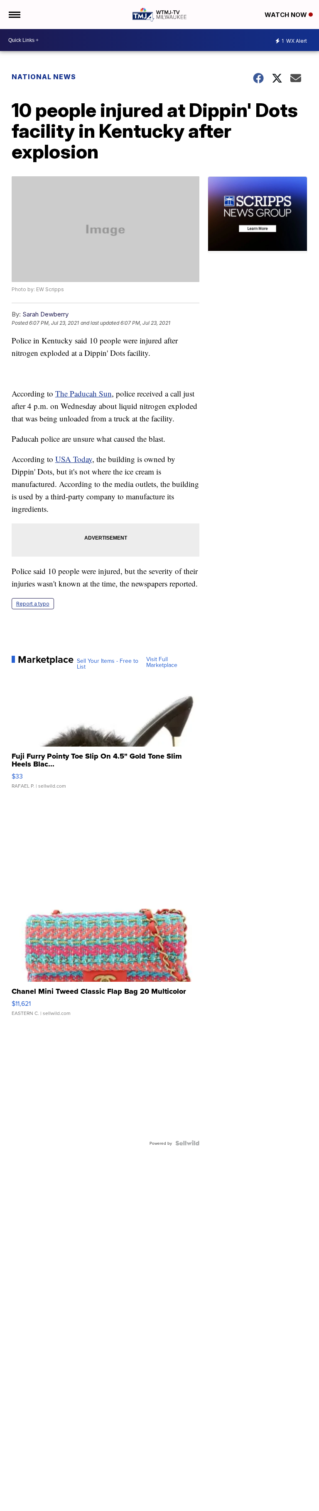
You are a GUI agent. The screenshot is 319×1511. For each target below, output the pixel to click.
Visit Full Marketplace (161, 662)
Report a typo (32, 604)
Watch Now (287, 15)
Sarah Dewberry (45, 314)
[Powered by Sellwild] (187, 1143)
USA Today (73, 459)
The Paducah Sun (83, 393)
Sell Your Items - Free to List (107, 663)
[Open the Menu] (14, 14)
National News (44, 77)
